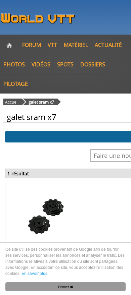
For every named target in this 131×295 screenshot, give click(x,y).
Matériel (76, 45)
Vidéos (41, 64)
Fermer (64, 286)
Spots (65, 64)
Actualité (108, 45)
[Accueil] (9, 45)
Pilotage (15, 83)
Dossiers (92, 64)
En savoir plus (34, 273)
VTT (52, 45)
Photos (14, 64)
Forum (31, 45)
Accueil (11, 102)
